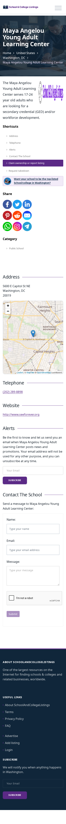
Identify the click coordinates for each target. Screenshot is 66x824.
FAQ (8, 726)
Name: (11, 520)
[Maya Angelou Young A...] (33, 333)
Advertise (11, 736)
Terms (9, 712)
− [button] (8, 311)
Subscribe (14, 480)
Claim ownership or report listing (26, 163)
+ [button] (8, 305)
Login (9, 750)
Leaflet (20, 372)
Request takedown (19, 170)
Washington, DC (14, 58)
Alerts (12, 149)
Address (13, 136)
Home (7, 53)
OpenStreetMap (44, 372)
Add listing (12, 743)
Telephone (15, 142)
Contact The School (19, 156)
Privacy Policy (14, 719)
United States (25, 53)
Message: (13, 562)
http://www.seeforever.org (21, 414)
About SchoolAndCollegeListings (27, 705)
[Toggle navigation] (58, 8)
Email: (11, 541)
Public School (16, 248)
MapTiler (30, 372)
